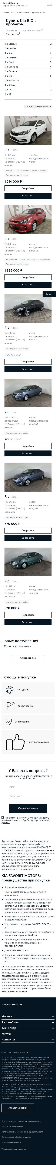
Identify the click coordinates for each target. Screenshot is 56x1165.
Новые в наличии (31, 30)
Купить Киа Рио (10, 841)
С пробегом (12, 34)
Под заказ (11, 30)
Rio (6, 150)
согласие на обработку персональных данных (25, 821)
